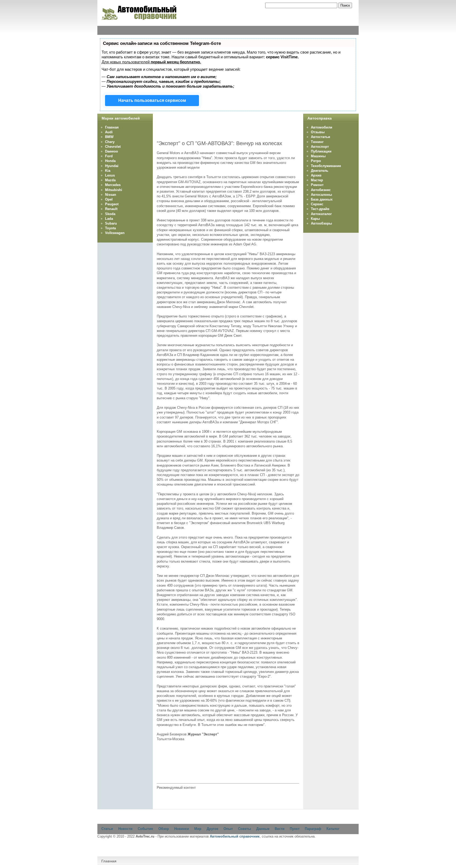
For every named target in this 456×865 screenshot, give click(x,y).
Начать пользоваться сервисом (152, 100)
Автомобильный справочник (235, 836)
